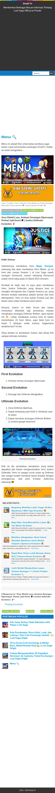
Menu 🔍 (8, 137)
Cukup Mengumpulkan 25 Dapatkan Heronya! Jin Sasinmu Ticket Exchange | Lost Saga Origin (31, 656)
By (11, 210)
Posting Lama (47, 611)
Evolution (6, 213)
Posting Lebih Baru (10, 611)
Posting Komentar (14, 604)
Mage (39, 266)
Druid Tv (27, 3)
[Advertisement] (27, 41)
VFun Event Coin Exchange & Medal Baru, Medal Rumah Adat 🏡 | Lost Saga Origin (31, 645)
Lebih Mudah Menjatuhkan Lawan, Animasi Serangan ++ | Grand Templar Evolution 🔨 (29, 571)
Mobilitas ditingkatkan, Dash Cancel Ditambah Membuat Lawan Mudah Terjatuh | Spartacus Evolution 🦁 (28, 540)
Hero (14, 213)
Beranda (30, 611)
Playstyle (22, 213)
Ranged (49, 266)
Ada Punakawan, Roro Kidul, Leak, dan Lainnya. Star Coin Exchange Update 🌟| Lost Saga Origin (31, 635)
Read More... (35, 548)
